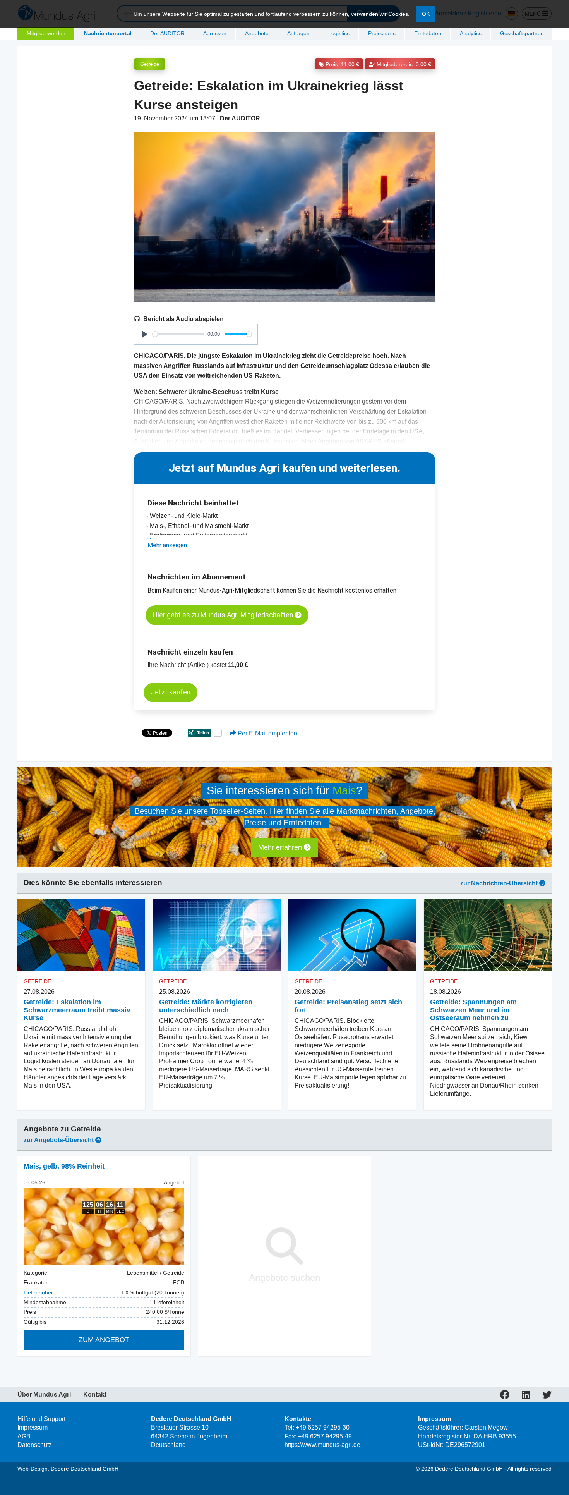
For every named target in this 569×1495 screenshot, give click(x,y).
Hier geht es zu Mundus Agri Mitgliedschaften (224, 615)
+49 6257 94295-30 (323, 1427)
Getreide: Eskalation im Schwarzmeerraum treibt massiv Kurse (77, 1010)
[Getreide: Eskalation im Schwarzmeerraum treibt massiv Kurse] (81, 935)
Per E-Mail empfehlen (266, 733)
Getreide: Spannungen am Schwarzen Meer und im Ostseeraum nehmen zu (473, 1010)
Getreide (149, 64)
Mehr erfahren (281, 847)
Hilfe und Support (41, 1419)
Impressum (32, 1427)
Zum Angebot (104, 1340)
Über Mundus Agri (44, 1395)
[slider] (178, 334)
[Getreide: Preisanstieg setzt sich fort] (352, 935)
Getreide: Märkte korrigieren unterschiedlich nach (205, 1006)
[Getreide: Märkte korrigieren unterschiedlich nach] (217, 935)
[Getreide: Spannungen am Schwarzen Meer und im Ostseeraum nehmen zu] (488, 935)
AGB (24, 1436)
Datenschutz (34, 1445)
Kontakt (94, 1395)
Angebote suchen (284, 1277)
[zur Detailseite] (104, 1226)
